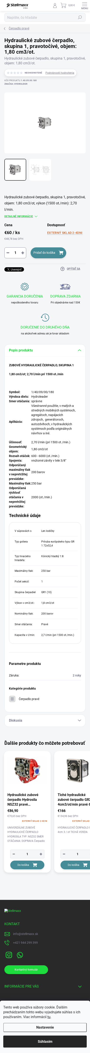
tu (48, 1017)
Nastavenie (45, 1027)
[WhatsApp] (19, 954)
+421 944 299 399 (25, 942)
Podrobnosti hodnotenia (59, 72)
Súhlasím (45, 1041)
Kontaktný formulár (26, 969)
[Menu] (84, 5)
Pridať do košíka (44, 252)
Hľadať (80, 17)
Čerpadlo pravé (29, 699)
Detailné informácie (18, 216)
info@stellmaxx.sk (25, 934)
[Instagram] (8, 954)
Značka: (15, 84)
